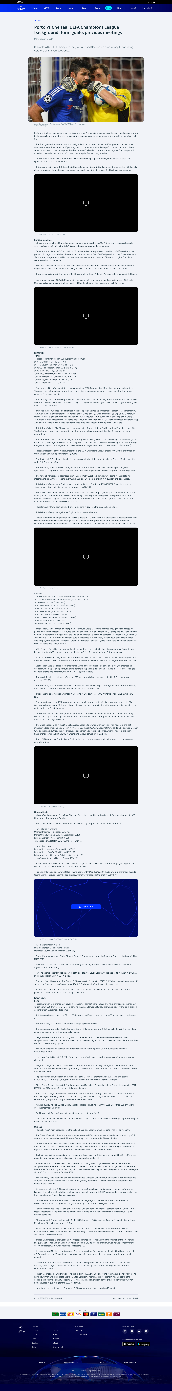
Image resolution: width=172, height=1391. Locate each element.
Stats (34, 1347)
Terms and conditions (71, 1362)
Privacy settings (130, 1362)
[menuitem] (35, 8)
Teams (55, 1330)
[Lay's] (70, 1314)
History (56, 1339)
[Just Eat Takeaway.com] (109, 1314)
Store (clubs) (58, 1347)
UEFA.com (78, 1330)
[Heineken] (55, 1314)
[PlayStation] (63, 1314)
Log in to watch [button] (87, 907)
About (55, 1343)
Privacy (42, 1362)
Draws (34, 1339)
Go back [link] (39, 21)
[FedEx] (78, 1314)
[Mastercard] (86, 1314)
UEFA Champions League (21, 8)
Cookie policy (101, 1362)
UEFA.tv (34, 1335)
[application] (86, 203)
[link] (34, 8)
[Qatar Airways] (116, 1314)
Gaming (35, 1343)
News (55, 1335)
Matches (35, 1330)
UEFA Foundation (81, 1335)
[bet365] (101, 1314)
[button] (71, 8)
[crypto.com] (93, 1314)
